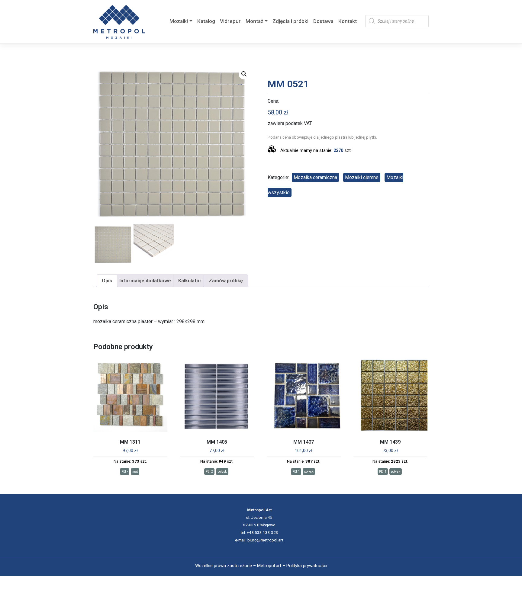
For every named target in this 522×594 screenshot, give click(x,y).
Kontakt (347, 21)
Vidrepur (230, 21)
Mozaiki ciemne (362, 177)
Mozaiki (178, 21)
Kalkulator (189, 281)
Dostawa (323, 21)
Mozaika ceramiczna (315, 177)
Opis (107, 281)
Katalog (206, 21)
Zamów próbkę (226, 281)
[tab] (107, 281)
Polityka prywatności (306, 565)
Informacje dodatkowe (145, 281)
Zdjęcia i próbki (290, 21)
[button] (244, 74)
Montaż (254, 21)
